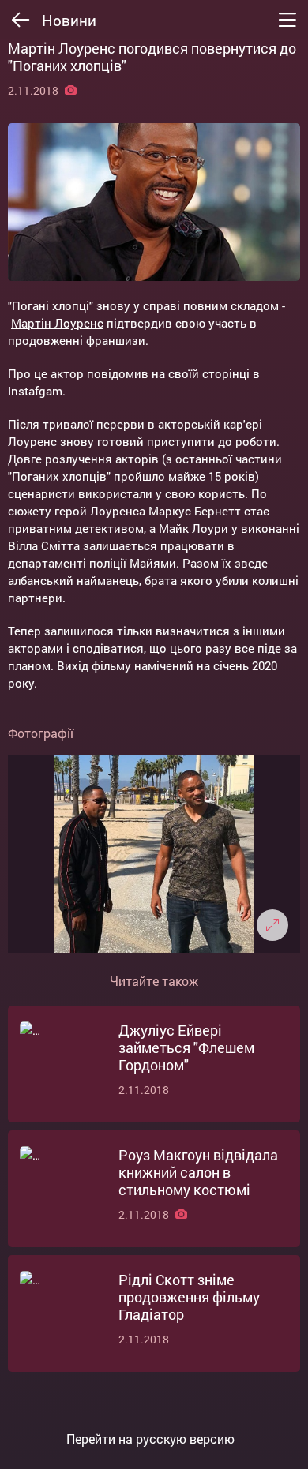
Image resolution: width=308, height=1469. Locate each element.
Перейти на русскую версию (150, 1439)
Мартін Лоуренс (57, 323)
